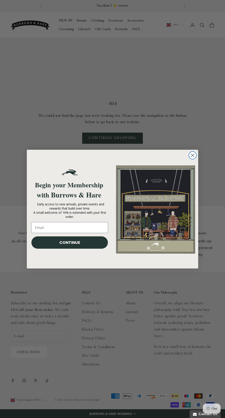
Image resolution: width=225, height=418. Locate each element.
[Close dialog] (192, 155)
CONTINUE (69, 242)
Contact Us (207, 414)
